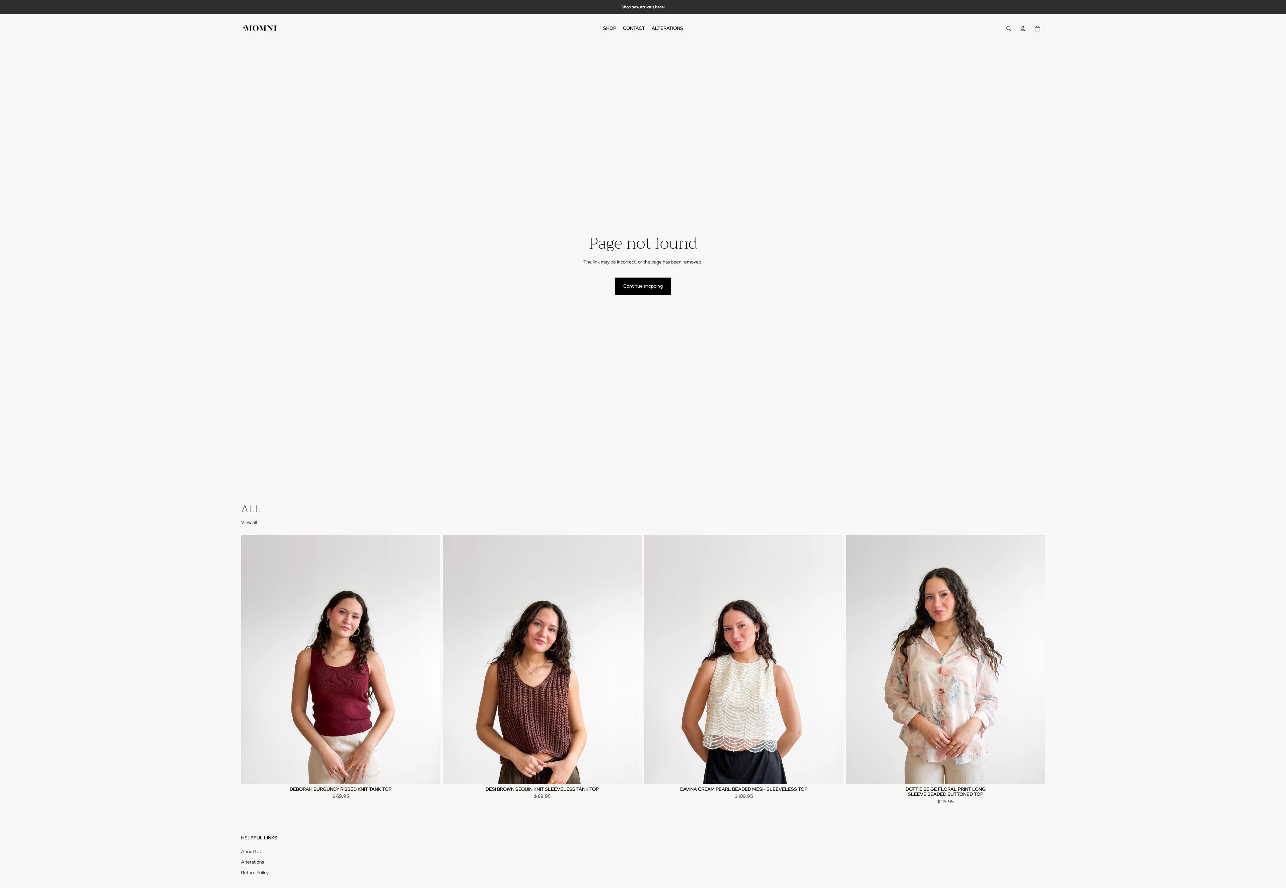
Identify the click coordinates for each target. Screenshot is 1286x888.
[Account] (1022, 28)
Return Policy (255, 873)
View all (249, 522)
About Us (251, 851)
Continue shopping (643, 286)
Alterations (252, 862)
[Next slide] (430, 659)
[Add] (430, 774)
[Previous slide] (251, 659)
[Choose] (833, 774)
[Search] (1008, 28)
